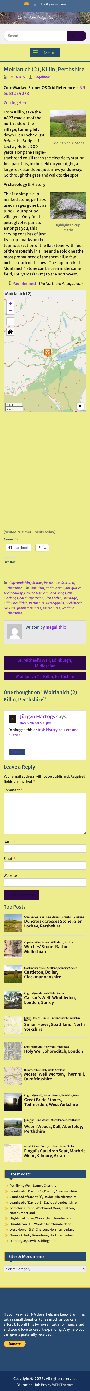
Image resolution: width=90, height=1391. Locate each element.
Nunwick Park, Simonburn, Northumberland (42, 1235)
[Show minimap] (80, 406)
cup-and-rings (54, 593)
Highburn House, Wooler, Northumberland (41, 1218)
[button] (47, 352)
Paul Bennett (24, 283)
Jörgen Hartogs (37, 716)
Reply (17, 751)
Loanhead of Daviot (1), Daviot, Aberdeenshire (43, 1197)
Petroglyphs (55, 603)
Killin (8, 603)
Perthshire (52, 583)
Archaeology (13, 593)
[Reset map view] (10, 331)
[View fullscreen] (10, 321)
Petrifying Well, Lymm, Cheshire (33, 1186)
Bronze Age (33, 593)
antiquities (73, 588)
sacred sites (51, 608)
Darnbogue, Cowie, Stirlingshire (33, 1241)
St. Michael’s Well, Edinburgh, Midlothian (45, 663)
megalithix (42, 77)
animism (37, 588)
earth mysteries (31, 598)
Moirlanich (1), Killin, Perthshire (45, 676)
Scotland (67, 583)
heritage (70, 598)
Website (10, 875)
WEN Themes (63, 1385)
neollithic (20, 603)
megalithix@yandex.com (48, 4)
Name (10, 842)
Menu (50, 52)
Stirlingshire (13, 588)
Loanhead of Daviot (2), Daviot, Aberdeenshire (43, 1191)
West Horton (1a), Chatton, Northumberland (42, 1230)
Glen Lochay (53, 598)
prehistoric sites (29, 608)
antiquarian (55, 588)
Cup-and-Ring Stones (25, 583)
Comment (13, 790)
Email (9, 859)
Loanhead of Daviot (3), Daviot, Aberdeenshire (43, 1203)
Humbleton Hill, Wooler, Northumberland (40, 1224)
